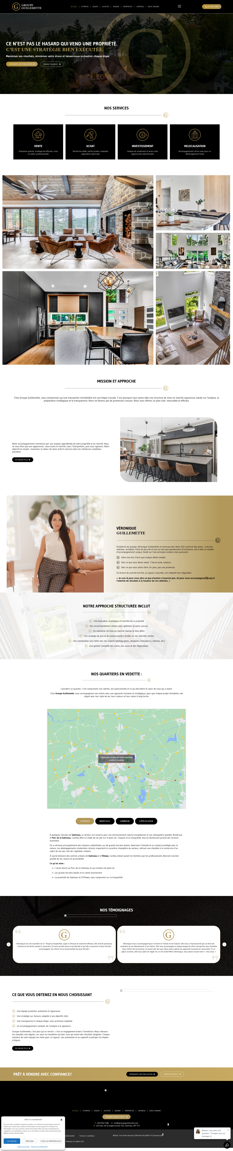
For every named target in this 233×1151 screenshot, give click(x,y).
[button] (61, 1119)
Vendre (116, 6)
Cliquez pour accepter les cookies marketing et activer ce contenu (116, 758)
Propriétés (127, 6)
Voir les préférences (50, 1141)
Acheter (105, 6)
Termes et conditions (87, 1136)
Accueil (74, 6)
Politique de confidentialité (39, 1146)
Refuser (30, 1141)
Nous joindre (153, 6)
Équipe (95, 6)
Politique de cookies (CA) (75, 1141)
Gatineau (140, 6)
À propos (85, 6)
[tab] (85, 821)
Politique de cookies (23, 1146)
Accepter (12, 1141)
